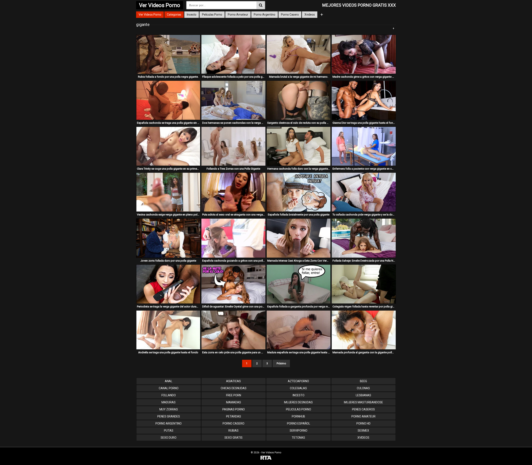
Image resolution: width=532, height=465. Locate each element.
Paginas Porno (233, 409)
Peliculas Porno (212, 14)
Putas (168, 430)
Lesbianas (363, 395)
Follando (168, 395)
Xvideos (309, 14)
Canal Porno (169, 388)
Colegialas (298, 388)
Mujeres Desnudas (298, 402)
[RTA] (266, 458)
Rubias (233, 430)
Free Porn (233, 395)
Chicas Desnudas (233, 388)
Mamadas (233, 402)
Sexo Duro (168, 437)
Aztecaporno (298, 381)
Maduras (168, 402)
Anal (168, 381)
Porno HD (363, 423)
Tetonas (298, 437)
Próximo (281, 363)
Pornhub (298, 416)
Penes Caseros (363, 409)
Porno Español (298, 423)
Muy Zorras (168, 409)
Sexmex (363, 430)
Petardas (233, 416)
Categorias (174, 14)
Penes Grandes (168, 416)
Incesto (191, 14)
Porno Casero (290, 14)
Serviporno (298, 430)
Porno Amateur (238, 14)
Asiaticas (233, 381)
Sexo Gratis (233, 437)
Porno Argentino (264, 14)
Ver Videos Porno (150, 14)
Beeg (363, 381)
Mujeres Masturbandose (363, 402)
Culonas (363, 388)
